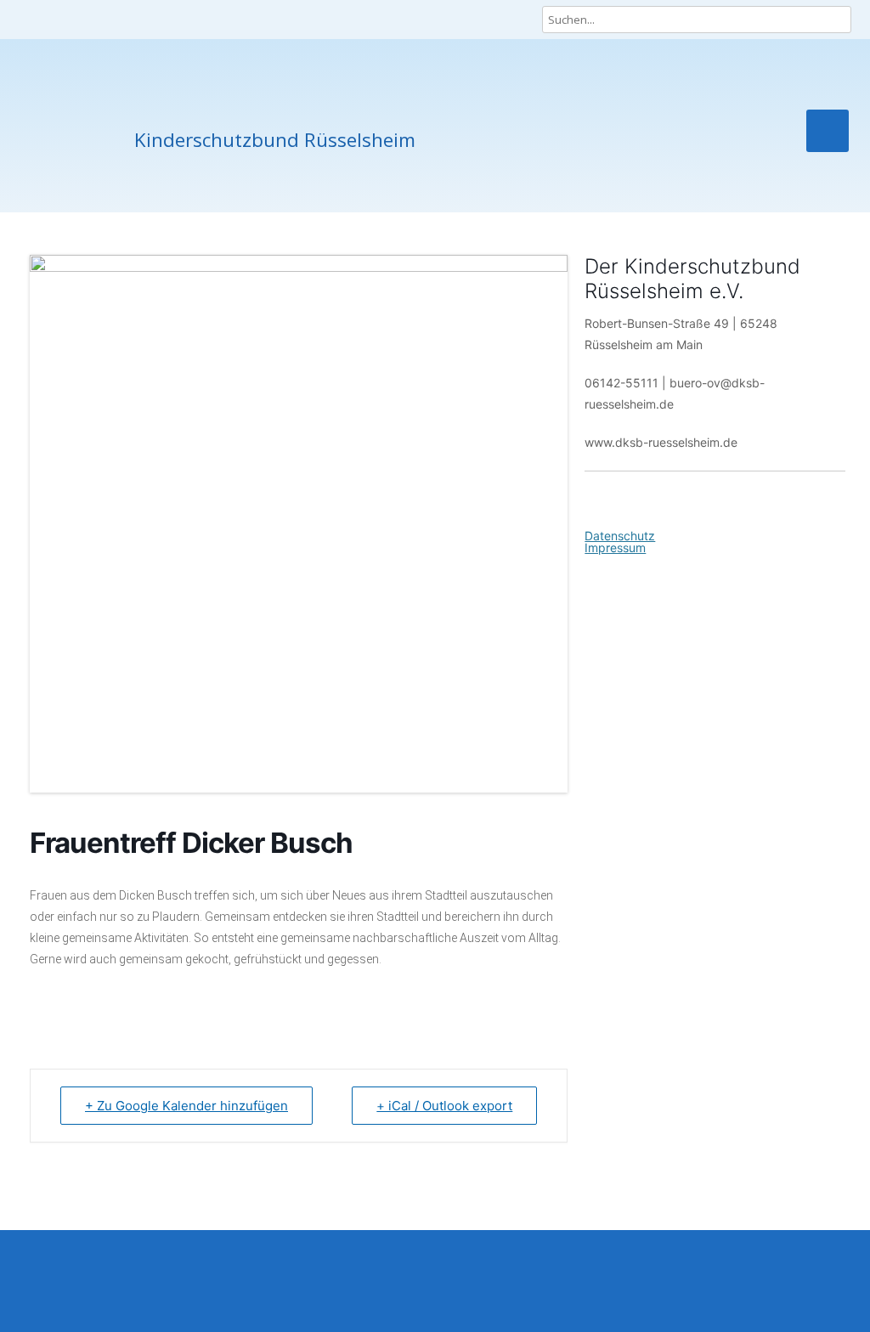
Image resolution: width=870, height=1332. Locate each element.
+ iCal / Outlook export (444, 1106)
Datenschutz (620, 535)
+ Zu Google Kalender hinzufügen (186, 1106)
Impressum (615, 547)
